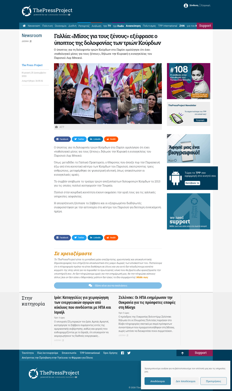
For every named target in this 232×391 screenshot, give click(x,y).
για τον (195, 25)
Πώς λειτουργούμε (47, 352)
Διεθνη (25, 41)
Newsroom (34, 25)
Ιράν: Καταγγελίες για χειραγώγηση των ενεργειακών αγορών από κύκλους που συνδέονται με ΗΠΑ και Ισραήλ (82, 304)
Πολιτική (47, 25)
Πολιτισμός (149, 25)
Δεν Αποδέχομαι (185, 381)
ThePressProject (53, 10)
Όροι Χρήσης (110, 352)
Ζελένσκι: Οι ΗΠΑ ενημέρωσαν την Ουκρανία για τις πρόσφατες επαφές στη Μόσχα (147, 302)
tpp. (107, 25)
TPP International (167, 25)
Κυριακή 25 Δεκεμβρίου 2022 (34, 74)
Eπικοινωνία (69, 352)
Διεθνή (72, 25)
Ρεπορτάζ (84, 26)
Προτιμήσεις (213, 381)
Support (205, 25)
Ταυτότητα (28, 352)
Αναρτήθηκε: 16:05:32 (32, 80)
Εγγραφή (205, 5)
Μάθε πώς (142, 277)
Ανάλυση (96, 26)
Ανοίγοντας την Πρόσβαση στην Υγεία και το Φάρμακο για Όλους (57, 357)
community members (58, 14)
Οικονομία (60, 25)
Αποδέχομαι (157, 381)
